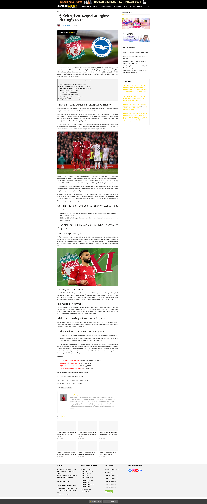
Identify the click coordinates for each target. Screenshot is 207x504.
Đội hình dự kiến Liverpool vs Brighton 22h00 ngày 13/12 (74, 86)
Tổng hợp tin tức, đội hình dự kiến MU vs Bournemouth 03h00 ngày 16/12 (87, 434)
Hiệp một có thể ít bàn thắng (69, 94)
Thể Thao (64, 11)
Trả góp (125, 6)
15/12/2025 (81, 438)
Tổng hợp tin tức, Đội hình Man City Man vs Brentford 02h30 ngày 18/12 (66, 434)
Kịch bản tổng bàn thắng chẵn (69, 90)
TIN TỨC (95, 6)
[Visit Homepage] (67, 6)
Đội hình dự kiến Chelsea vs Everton (70, 363)
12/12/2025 (74, 25)
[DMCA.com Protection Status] (109, 491)
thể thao (69, 387)
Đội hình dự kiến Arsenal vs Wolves (70, 366)
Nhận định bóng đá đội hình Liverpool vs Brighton (72, 84)
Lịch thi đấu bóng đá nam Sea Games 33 (71, 368)
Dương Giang (66, 25)
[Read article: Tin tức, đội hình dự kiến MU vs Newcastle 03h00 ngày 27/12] (87, 446)
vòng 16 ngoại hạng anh (72, 360)
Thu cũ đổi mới (117, 6)
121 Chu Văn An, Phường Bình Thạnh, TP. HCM (67, 494)
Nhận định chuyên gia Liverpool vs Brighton (70, 97)
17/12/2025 (60, 438)
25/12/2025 (81, 456)
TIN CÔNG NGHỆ (86, 6)
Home (58, 11)
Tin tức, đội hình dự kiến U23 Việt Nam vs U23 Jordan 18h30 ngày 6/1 (108, 434)
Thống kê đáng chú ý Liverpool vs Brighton (70, 99)
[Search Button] (149, 6)
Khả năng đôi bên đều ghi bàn (69, 92)
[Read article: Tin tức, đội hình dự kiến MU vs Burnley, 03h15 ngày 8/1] (108, 446)
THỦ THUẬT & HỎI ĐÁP (106, 6)
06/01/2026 (102, 438)
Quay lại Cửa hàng (137, 6)
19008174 (69, 475)
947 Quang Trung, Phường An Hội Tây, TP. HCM (67, 488)
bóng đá (63, 387)
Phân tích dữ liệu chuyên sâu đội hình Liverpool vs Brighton (74, 88)
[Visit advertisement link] (103, 2)
